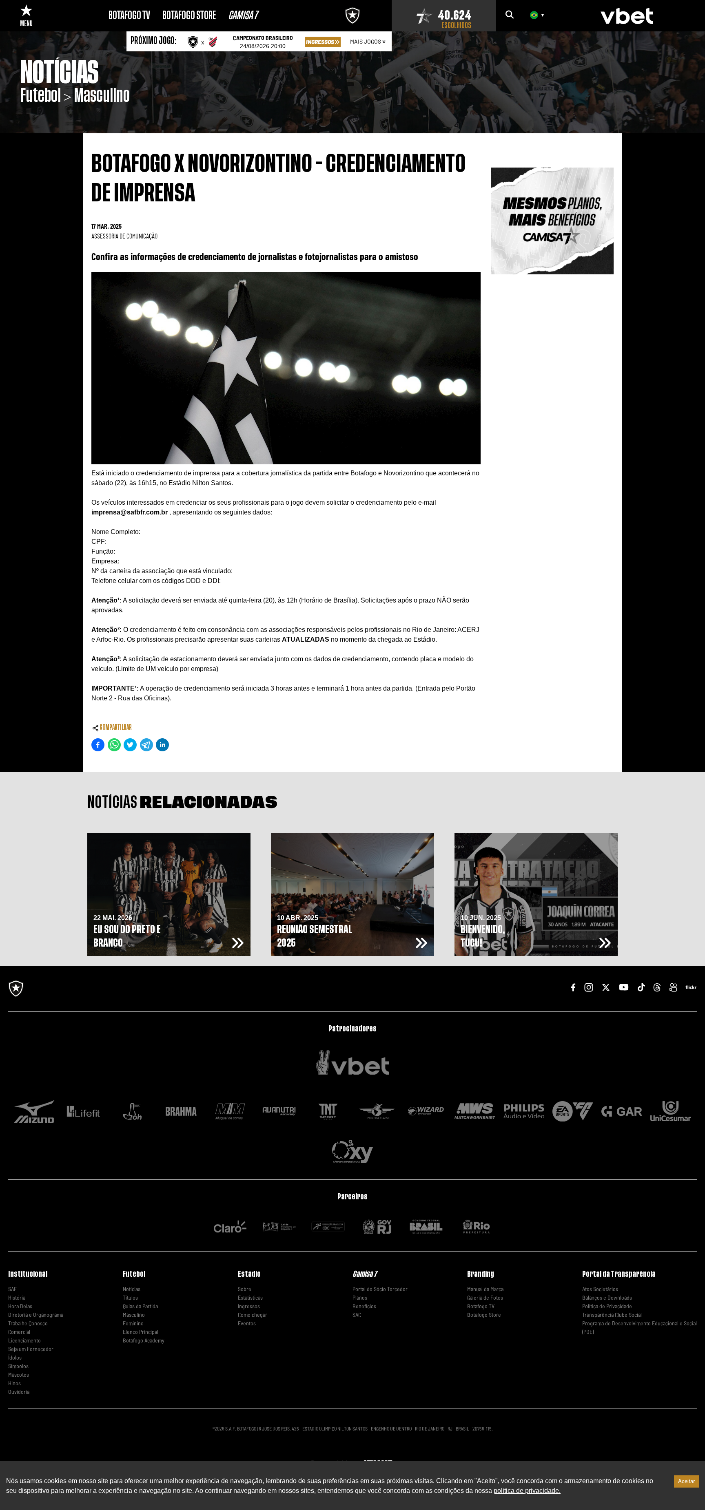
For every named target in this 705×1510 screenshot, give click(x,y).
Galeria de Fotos (485, 1297)
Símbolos (18, 1365)
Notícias (131, 1288)
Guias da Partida (140, 1305)
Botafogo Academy (143, 1340)
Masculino (134, 1314)
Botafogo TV (480, 1305)
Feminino (133, 1323)
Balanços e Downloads (607, 1297)
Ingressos (249, 1305)
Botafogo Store (484, 1314)
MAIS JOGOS (365, 41)
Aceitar (686, 1481)
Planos (359, 1297)
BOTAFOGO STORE (189, 15)
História (16, 1297)
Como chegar (252, 1314)
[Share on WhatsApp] (114, 744)
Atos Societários (600, 1288)
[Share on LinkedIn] (162, 744)
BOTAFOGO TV (129, 15)
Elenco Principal (140, 1331)
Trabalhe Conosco (28, 1323)
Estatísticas (250, 1297)
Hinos (14, 1383)
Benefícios (364, 1305)
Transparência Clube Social (612, 1314)
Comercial (19, 1331)
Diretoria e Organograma (35, 1314)
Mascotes (18, 1374)
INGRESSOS (320, 41)
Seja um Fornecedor (30, 1348)
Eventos (247, 1323)
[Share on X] (130, 744)
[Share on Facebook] (97, 744)
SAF (12, 1288)
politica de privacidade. (527, 1490)
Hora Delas (20, 1305)
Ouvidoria (18, 1391)
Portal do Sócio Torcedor (380, 1288)
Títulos (130, 1297)
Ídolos (15, 1357)
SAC (356, 1314)
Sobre (244, 1288)
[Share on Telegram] (146, 744)
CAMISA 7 (242, 15)
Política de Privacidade (607, 1305)
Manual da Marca (485, 1288)
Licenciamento (24, 1340)
